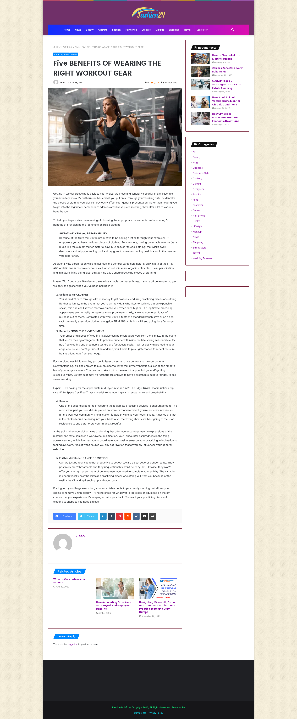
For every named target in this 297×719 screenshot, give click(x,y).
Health (196, 221)
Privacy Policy (155, 712)
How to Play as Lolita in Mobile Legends (226, 56)
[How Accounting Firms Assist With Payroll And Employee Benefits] (115, 588)
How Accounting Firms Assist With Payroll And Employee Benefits (114, 605)
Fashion (116, 29)
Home (67, 29)
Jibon (62, 82)
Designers (198, 189)
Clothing (102, 29)
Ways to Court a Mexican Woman (69, 581)
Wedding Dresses (202, 258)
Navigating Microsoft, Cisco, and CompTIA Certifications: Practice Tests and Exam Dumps (157, 607)
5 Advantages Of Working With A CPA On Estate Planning (226, 84)
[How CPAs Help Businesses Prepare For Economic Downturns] (200, 118)
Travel (187, 29)
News (78, 29)
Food (195, 199)
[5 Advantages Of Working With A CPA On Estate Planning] (200, 84)
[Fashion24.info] (148, 12)
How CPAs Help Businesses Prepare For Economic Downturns (226, 117)
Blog (195, 162)
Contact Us (140, 712)
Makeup (160, 29)
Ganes (196, 210)
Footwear (198, 205)
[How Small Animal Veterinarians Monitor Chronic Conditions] (200, 102)
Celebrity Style (72, 47)
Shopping (174, 29)
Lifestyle (146, 29)
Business (198, 167)
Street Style (199, 247)
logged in (73, 644)
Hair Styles (131, 29)
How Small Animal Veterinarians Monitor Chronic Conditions (226, 101)
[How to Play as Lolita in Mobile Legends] (200, 58)
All (194, 151)
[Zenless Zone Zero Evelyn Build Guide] (200, 71)
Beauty (90, 29)
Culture (197, 183)
